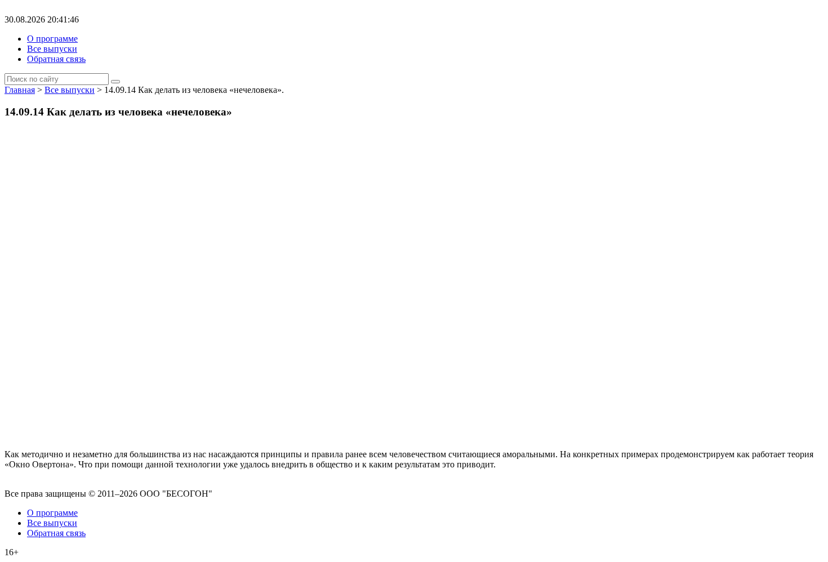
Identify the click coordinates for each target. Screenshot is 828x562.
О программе (52, 38)
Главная (20, 90)
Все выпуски (52, 48)
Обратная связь (56, 59)
